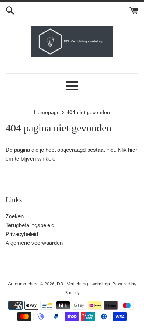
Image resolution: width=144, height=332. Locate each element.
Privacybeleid (22, 234)
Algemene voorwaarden (34, 243)
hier (132, 150)
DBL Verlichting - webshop (83, 284)
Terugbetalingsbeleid (30, 225)
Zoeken (15, 216)
